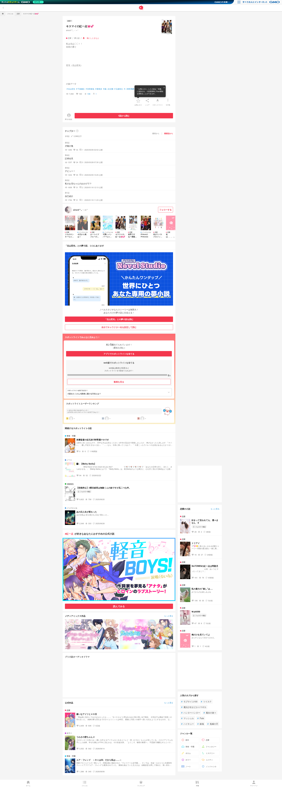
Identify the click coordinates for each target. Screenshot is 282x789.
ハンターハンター (190, 712)
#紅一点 (69, 533)
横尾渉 (98, 89)
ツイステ (206, 701)
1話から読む (124, 115)
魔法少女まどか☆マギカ (193, 707)
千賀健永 (80, 89)
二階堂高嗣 (129, 89)
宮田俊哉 (90, 89)
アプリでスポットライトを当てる (119, 353)
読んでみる (119, 606)
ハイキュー (187, 723)
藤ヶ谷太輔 (108, 89)
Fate (200, 718)
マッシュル (187, 718)
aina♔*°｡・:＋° (72, 30)
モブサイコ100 (189, 701)
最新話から (168, 133)
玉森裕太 (118, 89)
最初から (155, 133)
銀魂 (200, 723)
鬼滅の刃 (212, 723)
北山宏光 (71, 89)
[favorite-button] (138, 101)
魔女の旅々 (210, 712)
